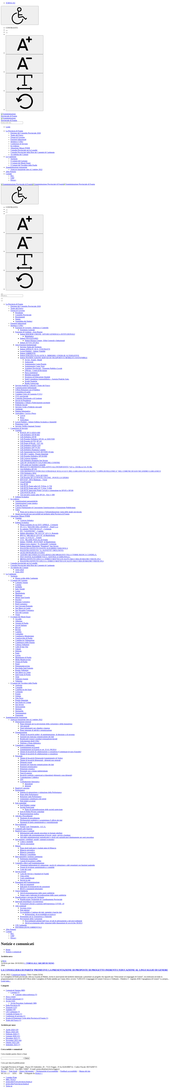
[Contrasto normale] (7, 30)
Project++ (39, 1073)
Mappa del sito (84, 1071)
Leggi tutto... (6, 981)
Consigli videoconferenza (26, 995)
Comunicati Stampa (18, 975)
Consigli (14, 992)
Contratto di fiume (14, 1014)
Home (8, 950)
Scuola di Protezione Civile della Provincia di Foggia (27, 1018)
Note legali (13, 1071)
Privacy (4, 1071)
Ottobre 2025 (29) (12, 1043)
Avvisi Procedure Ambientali (23, 1003)
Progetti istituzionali (14, 999)
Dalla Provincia (13, 1005)
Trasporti (11, 1007)
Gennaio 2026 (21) (13, 1036)
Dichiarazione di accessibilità (47, 1071)
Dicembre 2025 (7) (13, 1038)
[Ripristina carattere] (24, 101)
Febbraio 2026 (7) (12, 1034)
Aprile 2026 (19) (12, 1030)
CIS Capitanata (13, 1012)
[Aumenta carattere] (24, 44)
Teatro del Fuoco (13, 1020)
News (11, 997)
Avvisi (10, 1001)
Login (8, 127)
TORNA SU (10, 3)
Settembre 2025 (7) (13, 1045)
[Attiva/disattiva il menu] (2, 298)
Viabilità (11, 1010)
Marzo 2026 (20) (12, 1032)
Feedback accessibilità (68, 1071)
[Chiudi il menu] (2, 300)
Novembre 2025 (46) (14, 1040)
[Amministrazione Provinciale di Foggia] (48, 184)
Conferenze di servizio (15, 1016)
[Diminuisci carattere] (24, 63)
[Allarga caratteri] (24, 82)
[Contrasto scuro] (7, 32)
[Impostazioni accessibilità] (20, 15)
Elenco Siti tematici (26, 1071)
